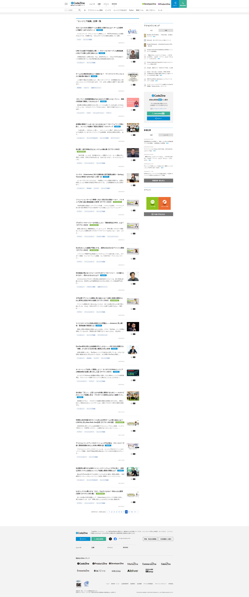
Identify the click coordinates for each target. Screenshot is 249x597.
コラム (79, 39)
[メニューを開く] (66, 4)
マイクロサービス (102, 335)
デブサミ (79, 163)
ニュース (92, 4)
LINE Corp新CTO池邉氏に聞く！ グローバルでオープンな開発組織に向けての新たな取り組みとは (99, 52)
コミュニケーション (98, 113)
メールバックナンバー (160, 109)
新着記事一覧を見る (158, 180)
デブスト (91, 381)
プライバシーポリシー (161, 583)
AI (84, 10)
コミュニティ (80, 113)
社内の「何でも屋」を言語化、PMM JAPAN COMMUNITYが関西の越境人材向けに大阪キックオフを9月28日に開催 (160, 73)
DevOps (89, 188)
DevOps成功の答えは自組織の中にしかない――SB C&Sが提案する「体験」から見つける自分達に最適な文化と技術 (100, 347)
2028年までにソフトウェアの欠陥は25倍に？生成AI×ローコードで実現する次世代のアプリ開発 (158, 174)
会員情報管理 (124, 583)
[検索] (79, 10)
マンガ (160, 10)
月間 (166, 30)
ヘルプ (107, 583)
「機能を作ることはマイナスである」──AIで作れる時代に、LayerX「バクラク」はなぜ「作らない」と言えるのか (160, 56)
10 (132, 512)
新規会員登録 (159, 113)
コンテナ (96, 188)
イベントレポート (89, 163)
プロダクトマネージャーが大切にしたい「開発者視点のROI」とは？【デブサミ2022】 (100, 223)
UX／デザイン (150, 10)
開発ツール (139, 10)
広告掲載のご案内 (165, 539)
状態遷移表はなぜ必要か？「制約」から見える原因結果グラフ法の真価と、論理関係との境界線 (158, 142)
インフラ (108, 10)
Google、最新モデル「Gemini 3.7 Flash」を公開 (160, 67)
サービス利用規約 (148, 583)
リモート (86, 87)
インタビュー (80, 62)
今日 (151, 30)
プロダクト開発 (101, 236)
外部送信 (170, 583)
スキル (88, 113)
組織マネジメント (96, 87)
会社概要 (139, 583)
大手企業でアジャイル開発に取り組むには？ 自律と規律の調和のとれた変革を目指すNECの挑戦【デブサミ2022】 (99, 299)
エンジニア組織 (87, 39)
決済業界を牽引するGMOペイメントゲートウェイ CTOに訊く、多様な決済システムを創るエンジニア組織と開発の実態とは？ (100, 469)
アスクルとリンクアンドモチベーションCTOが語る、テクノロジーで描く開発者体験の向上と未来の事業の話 (100, 444)
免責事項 (132, 583)
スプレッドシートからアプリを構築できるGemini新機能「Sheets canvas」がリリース (160, 85)
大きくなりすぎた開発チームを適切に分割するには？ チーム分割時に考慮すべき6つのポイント (99, 29)
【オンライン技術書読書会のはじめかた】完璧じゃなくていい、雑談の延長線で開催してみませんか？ (100, 100)
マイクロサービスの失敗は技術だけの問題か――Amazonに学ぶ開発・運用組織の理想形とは (99, 324)
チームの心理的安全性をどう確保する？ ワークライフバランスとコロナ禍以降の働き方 (100, 75)
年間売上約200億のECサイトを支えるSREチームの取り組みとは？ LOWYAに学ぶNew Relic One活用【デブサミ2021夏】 (99, 421)
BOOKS (114, 4)
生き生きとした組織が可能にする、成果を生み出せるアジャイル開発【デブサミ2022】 (100, 249)
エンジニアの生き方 (120, 10)
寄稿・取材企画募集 (150, 539)
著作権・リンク (115, 583)
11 (135, 512)
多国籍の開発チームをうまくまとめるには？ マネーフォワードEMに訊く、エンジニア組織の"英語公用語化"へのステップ (100, 125)
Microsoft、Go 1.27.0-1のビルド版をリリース (159, 40)
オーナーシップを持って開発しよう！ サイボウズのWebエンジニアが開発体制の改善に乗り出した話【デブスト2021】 (99, 370)
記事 (99, 4)
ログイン (159, 118)
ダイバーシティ (115, 138)
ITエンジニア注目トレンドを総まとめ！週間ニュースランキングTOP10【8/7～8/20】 (158, 166)
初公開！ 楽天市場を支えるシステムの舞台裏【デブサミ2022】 (98, 150)
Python (131, 10)
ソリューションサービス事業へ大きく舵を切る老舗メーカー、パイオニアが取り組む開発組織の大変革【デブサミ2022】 (100, 200)
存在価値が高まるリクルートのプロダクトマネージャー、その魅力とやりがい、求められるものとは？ (100, 274)
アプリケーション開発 (95, 10)
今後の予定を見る (159, 214)
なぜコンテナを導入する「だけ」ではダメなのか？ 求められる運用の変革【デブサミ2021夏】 (99, 492)
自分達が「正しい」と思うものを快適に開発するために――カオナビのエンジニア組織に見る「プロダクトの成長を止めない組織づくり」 (100, 394)
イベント (106, 4)
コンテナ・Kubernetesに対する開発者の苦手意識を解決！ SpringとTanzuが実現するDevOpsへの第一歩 (100, 175)
